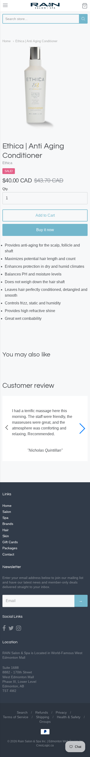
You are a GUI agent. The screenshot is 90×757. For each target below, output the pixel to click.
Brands (7, 524)
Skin (5, 536)
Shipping (42, 717)
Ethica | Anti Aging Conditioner (36, 41)
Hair (5, 530)
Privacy (61, 712)
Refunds (41, 712)
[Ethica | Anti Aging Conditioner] (45, 89)
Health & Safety (68, 717)
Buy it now (45, 230)
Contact (8, 554)
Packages (9, 548)
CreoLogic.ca (45, 745)
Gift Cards (10, 542)
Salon (6, 512)
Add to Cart (45, 215)
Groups (45, 722)
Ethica (7, 163)
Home (6, 41)
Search (22, 712)
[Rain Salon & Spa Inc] (45, 6)
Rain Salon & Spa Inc (32, 741)
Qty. (5, 189)
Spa (5, 518)
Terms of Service (15, 717)
